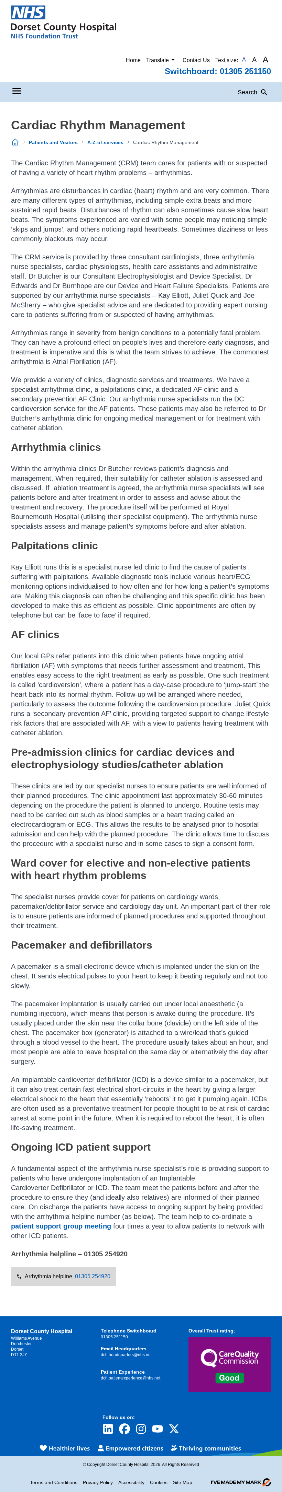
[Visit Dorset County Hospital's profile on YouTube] (157, 1428)
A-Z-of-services (105, 142)
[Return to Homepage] (63, 21)
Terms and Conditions (53, 1482)
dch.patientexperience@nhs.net (130, 1378)
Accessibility (131, 1482)
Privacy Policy (98, 1482)
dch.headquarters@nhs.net (126, 1354)
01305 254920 (92, 1276)
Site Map (182, 1482)
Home (133, 60)
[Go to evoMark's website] (241, 1482)
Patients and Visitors (53, 142)
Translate (157, 60)
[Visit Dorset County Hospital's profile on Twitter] (174, 1428)
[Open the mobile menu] (16, 90)
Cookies (158, 1482)
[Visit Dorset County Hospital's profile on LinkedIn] (107, 1428)
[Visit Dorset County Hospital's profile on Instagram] (141, 1428)
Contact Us (196, 60)
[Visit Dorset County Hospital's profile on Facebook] (124, 1428)
